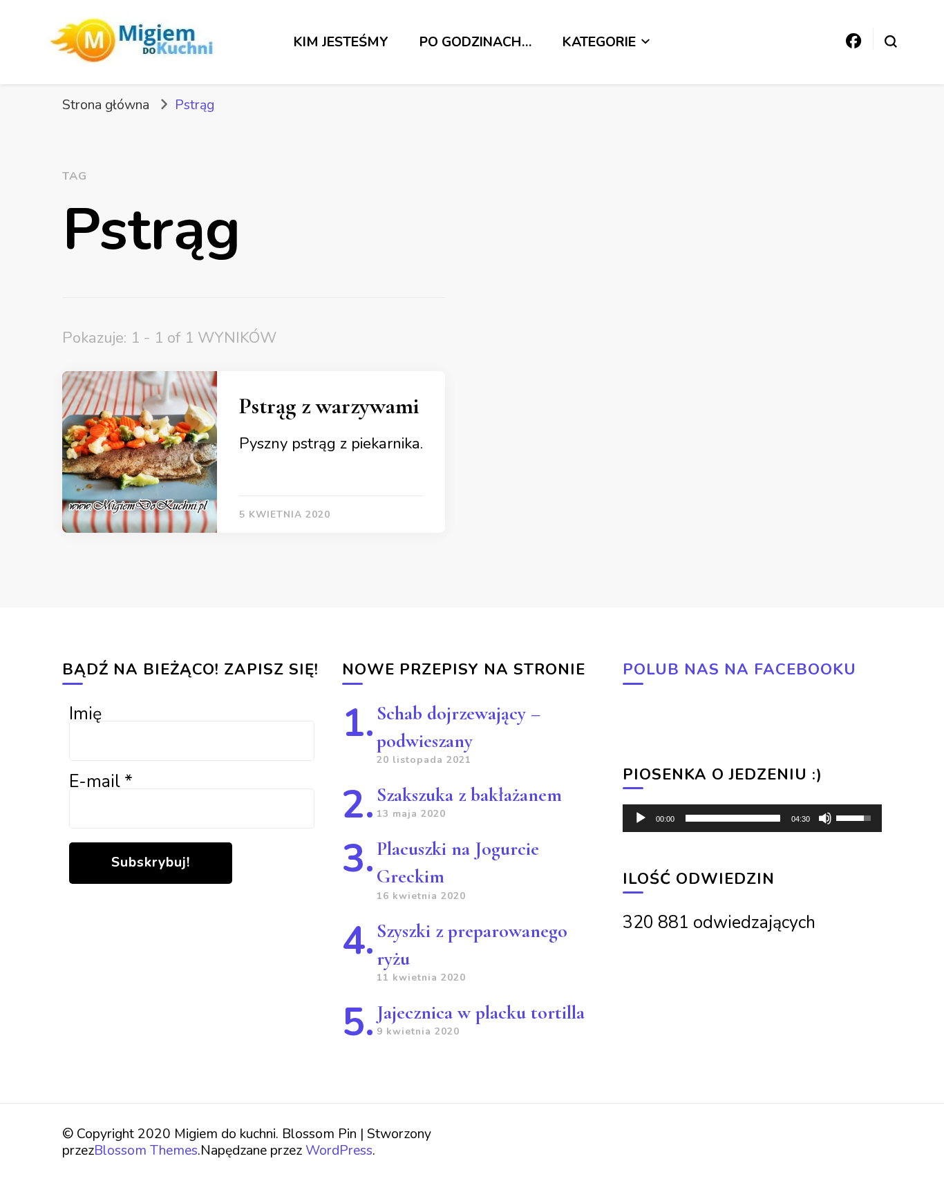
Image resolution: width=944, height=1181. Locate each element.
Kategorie (599, 41)
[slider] (733, 818)
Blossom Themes (146, 1150)
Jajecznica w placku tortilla (481, 1012)
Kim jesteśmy (341, 41)
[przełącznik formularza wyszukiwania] (891, 41)
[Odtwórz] (641, 818)
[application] (752, 818)
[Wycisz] (825, 818)
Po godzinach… (475, 41)
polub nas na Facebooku (739, 669)
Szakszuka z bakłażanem (469, 794)
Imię (85, 714)
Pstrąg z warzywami (329, 406)
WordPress (338, 1150)
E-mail (101, 781)
